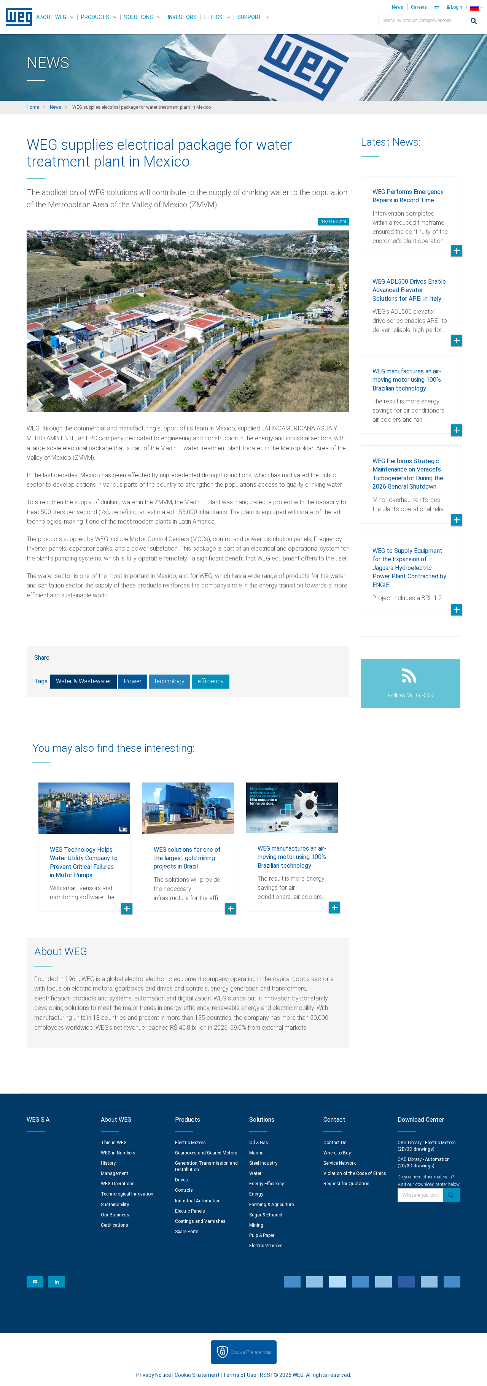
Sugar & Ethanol (265, 1215)
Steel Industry (263, 1163)
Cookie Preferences (251, 1352)
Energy (256, 1194)
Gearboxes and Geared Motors (206, 1153)
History (108, 1163)
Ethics (213, 17)
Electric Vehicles (266, 1245)
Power (133, 681)
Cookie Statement (197, 1375)
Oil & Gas (258, 1142)
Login (456, 7)
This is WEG (114, 1142)
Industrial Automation (198, 1200)
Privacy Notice (153, 1375)
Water (255, 1173)
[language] (476, 7)
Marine (256, 1153)
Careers (419, 7)
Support (249, 17)
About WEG (51, 17)
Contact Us (335, 1142)
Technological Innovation (127, 1194)
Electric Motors (190, 1142)
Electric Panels (190, 1211)
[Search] (473, 21)
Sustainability (115, 1204)
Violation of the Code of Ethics (354, 1173)
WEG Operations (118, 1183)
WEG (16, 17)
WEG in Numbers (118, 1153)
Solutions (138, 17)
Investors (182, 17)
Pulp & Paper (261, 1235)
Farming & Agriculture (271, 1204)
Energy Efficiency (266, 1183)
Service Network (339, 1163)
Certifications (114, 1225)
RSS (265, 1375)
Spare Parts (187, 1231)
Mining (256, 1225)
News (397, 7)
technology (169, 681)
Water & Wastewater (83, 681)
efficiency (210, 681)
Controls (184, 1190)
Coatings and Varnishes (200, 1221)
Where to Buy (337, 1153)
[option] (84, 841)
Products (95, 17)
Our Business (115, 1215)
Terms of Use (239, 1375)
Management (114, 1173)
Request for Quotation (346, 1183)
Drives (181, 1180)
